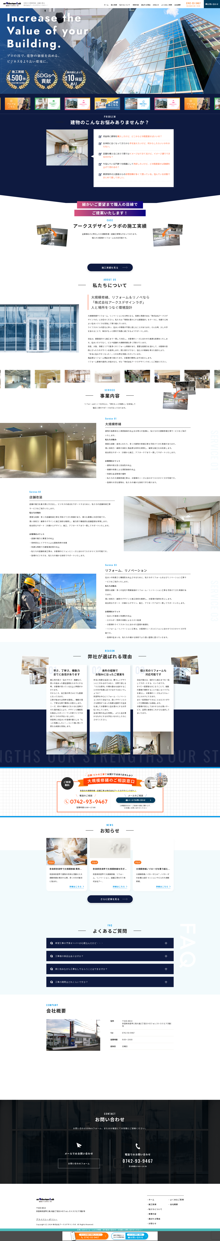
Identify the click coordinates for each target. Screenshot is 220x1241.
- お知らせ (151, 1223)
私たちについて (124, 5)
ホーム (106, 5)
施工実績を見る (110, 267)
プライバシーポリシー (47, 1219)
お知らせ (156, 5)
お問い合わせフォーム (79, 1163)
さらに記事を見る (110, 899)
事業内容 (136, 5)
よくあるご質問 (166, 5)
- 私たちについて (154, 1209)
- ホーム (150, 1199)
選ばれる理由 (145, 5)
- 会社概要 (173, 1204)
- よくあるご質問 (176, 1199)
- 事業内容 (151, 1214)
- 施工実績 (151, 1204)
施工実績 (114, 5)
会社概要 (177, 5)
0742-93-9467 (193, 4)
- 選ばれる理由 (153, 1218)
